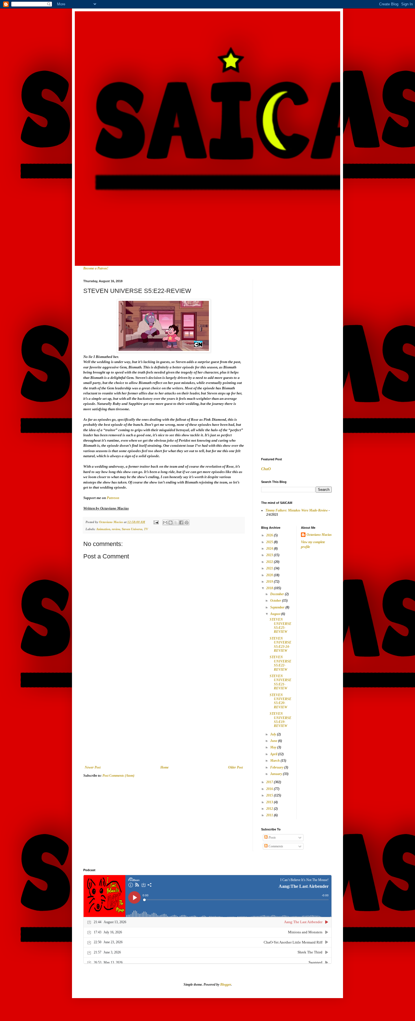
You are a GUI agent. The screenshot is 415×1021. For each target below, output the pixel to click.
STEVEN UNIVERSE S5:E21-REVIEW (280, 682)
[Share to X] (176, 522)
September (277, 607)
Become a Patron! (95, 268)
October (276, 601)
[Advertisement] (163, 723)
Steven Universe (132, 529)
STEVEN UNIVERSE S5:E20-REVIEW (280, 701)
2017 (270, 782)
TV (146, 529)
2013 (270, 802)
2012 (270, 809)
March (275, 761)
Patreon (113, 498)
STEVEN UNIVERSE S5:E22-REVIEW (280, 663)
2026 (270, 535)
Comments (275, 846)
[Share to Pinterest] (186, 522)
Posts (272, 837)
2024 (270, 549)
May (273, 747)
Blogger (225, 985)
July (273, 734)
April (274, 754)
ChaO (266, 469)
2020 (270, 575)
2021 (270, 568)
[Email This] (165, 522)
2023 (270, 555)
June (274, 741)
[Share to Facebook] (181, 522)
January (276, 774)
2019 (270, 582)
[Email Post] (156, 522)
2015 (270, 795)
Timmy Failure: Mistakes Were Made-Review (296, 510)
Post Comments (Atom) (118, 776)
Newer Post (93, 767)
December (277, 594)
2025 (270, 542)
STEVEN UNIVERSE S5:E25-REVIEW (280, 626)
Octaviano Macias (319, 535)
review (116, 529)
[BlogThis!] (170, 522)
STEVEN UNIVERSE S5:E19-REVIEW (280, 720)
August (275, 614)
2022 (270, 562)
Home (164, 767)
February (277, 767)
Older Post (235, 767)
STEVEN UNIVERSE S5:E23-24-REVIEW (280, 644)
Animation (103, 529)
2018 (270, 588)
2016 (270, 789)
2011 (270, 815)
